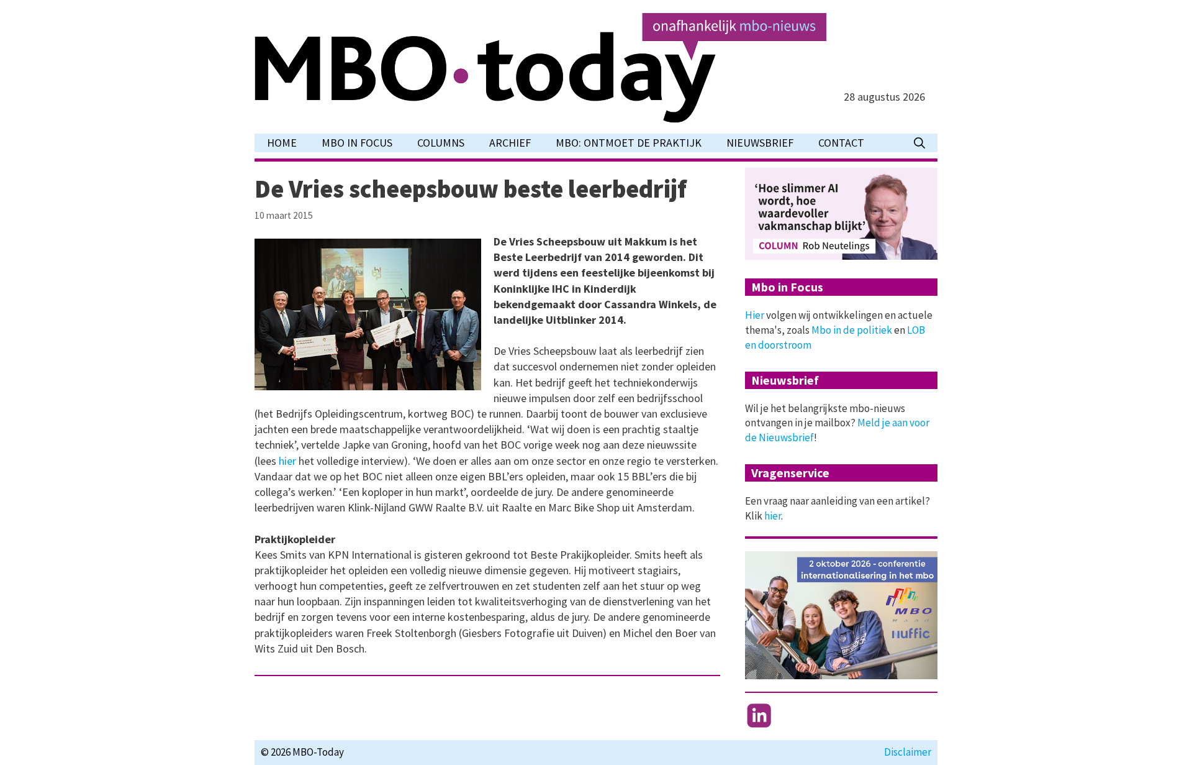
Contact (841, 142)
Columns (440, 142)
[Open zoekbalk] (919, 143)
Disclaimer (907, 752)
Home (282, 142)
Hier (754, 315)
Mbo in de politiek (851, 330)
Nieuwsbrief (759, 142)
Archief (510, 142)
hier (289, 461)
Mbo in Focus (357, 142)
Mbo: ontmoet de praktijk (629, 142)
